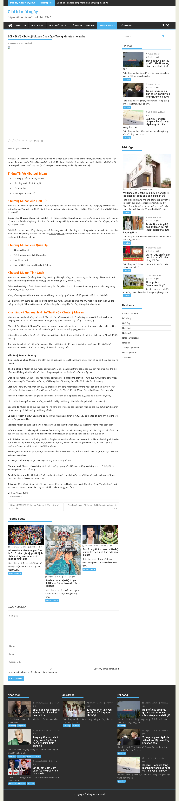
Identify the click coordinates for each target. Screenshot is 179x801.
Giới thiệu (125, 25)
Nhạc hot (126, 328)
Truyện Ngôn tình (130, 347)
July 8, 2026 (152, 112)
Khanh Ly (30, 43)
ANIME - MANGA (16, 496)
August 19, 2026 (153, 84)
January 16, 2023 (96, 703)
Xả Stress (76, 25)
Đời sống (127, 79)
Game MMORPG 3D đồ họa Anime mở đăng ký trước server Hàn (34, 506)
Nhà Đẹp (90, 25)
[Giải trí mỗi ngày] (10, 25)
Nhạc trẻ (21, 25)
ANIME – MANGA (107, 25)
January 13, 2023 (41, 703)
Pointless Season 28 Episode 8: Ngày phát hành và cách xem (93, 506)
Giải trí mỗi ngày (23, 11)
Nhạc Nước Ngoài (58, 25)
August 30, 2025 (53, 577)
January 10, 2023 (41, 730)
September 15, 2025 (18, 547)
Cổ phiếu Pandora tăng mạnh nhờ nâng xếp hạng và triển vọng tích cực (92, 2)
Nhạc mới (126, 332)
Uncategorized (129, 352)
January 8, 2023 (41, 761)
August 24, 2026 (153, 54)
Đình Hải (33, 547)
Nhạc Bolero (37, 25)
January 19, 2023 (91, 545)
